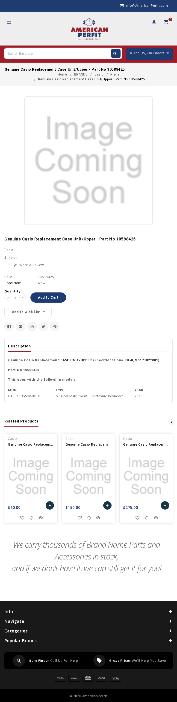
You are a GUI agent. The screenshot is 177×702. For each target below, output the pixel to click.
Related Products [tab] (21, 421)
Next (171, 422)
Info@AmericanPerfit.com (146, 5)
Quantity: (13, 291)
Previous (5, 422)
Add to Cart (50, 507)
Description (19, 346)
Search (115, 54)
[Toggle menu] (8, 22)
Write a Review (28, 265)
